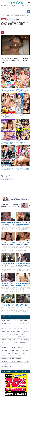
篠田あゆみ (19, 358)
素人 (18, 19)
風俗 (17, 342)
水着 (11, 336)
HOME (2, 5)
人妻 (12, 5)
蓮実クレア (19, 350)
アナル (26, 339)
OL (26, 328)
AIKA (4, 353)
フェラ (4, 323)
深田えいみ (5, 347)
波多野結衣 (13, 347)
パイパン (5, 334)
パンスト (20, 339)
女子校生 (8, 5)
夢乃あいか (12, 358)
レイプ (15, 323)
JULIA (13, 350)
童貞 (25, 336)
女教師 (4, 339)
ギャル (13, 331)
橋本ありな (14, 355)
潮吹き (17, 334)
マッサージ (20, 331)
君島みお (16, 353)
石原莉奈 (5, 366)
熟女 (15, 5)
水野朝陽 (26, 350)
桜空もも (5, 364)
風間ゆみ (11, 366)
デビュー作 (11, 342)
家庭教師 (23, 342)
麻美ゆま (25, 364)
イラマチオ (24, 334)
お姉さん (20, 320)
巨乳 (5, 5)
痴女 (10, 323)
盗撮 (4, 331)
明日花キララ (5, 350)
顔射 (20, 323)
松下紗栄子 (13, 361)
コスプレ (11, 334)
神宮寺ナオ (21, 355)
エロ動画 (4, 19)
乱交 (10, 328)
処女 (25, 347)
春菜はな (5, 358)
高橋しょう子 (5, 355)
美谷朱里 (19, 364)
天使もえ (10, 353)
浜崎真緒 (20, 361)
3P (8, 331)
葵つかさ (23, 353)
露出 (10, 339)
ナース (4, 342)
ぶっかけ (21, 328)
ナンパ (18, 5)
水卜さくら (12, 364)
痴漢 (15, 339)
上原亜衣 (20, 347)
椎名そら (26, 361)
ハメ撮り (22, 5)
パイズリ (27, 331)
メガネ (16, 336)
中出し (9, 320)
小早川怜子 (5, 361)
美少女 (15, 328)
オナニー (5, 336)
